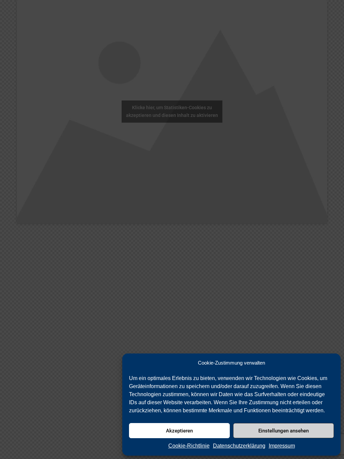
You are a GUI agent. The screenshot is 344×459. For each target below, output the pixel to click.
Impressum (282, 446)
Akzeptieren (179, 431)
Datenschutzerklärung (239, 446)
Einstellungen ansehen (283, 431)
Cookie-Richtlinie (189, 446)
